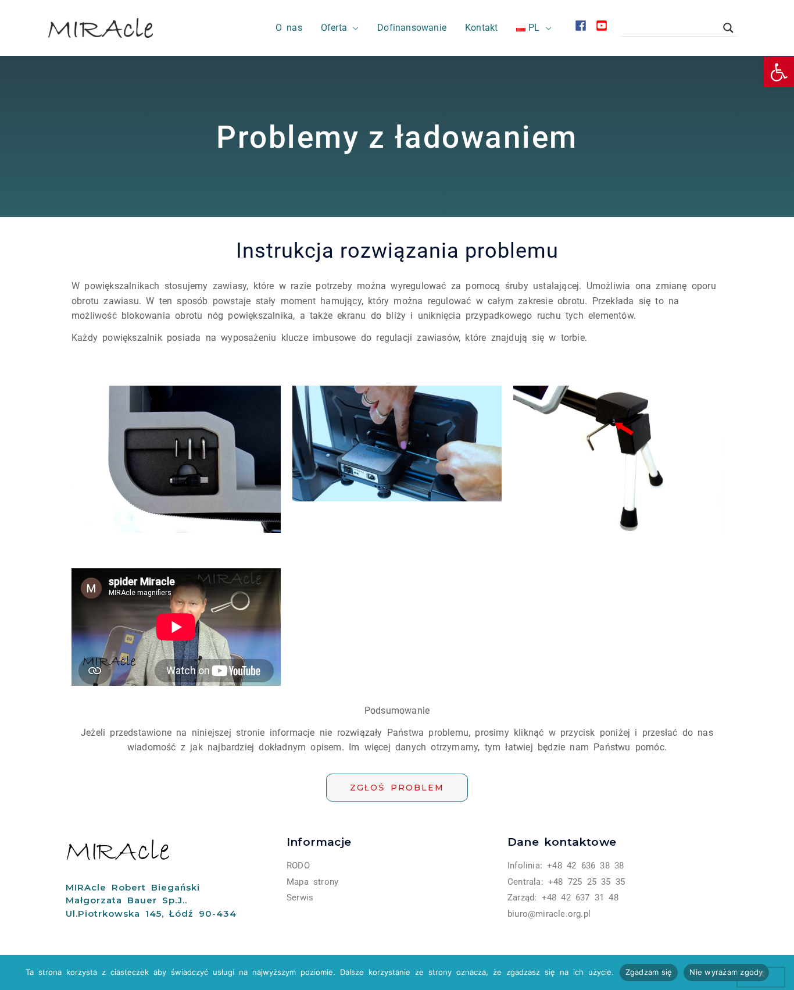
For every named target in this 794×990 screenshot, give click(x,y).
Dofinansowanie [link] (411, 27)
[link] (779, 72)
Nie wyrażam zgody (726, 972)
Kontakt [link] (481, 27)
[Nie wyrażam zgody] (760, 977)
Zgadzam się (649, 972)
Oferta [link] (334, 27)
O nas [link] (289, 27)
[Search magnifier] (728, 28)
